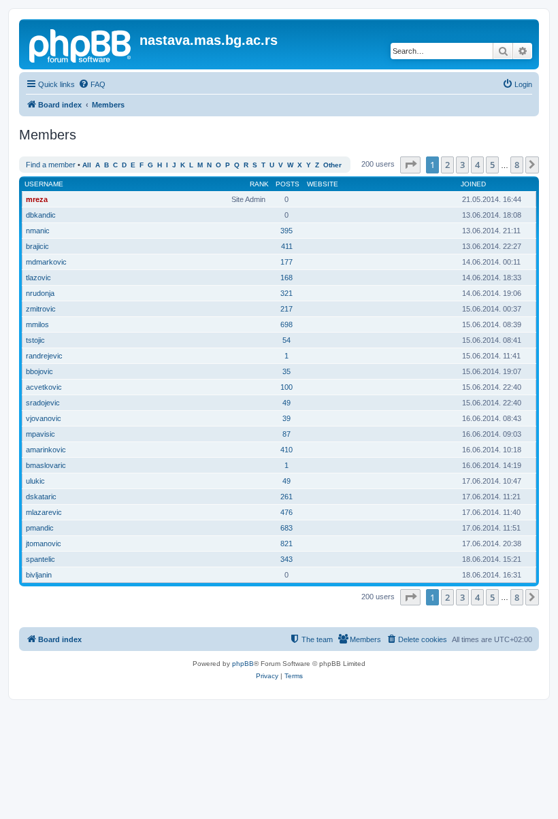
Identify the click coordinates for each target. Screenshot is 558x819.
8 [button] (516, 164)
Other (332, 165)
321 (286, 293)
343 (286, 559)
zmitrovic (41, 309)
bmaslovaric (46, 465)
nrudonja (40, 293)
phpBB (243, 663)
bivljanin (39, 575)
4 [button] (477, 164)
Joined (473, 184)
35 (286, 371)
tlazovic (38, 277)
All (86, 165)
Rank (259, 184)
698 (286, 324)
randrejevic (44, 356)
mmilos (37, 324)
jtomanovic (43, 543)
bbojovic (39, 371)
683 (286, 528)
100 (286, 387)
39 (286, 418)
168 (286, 277)
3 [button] (462, 164)
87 (286, 434)
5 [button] (492, 164)
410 (286, 450)
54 (286, 340)
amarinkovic (46, 450)
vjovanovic (43, 418)
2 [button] (447, 164)
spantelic (40, 559)
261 (286, 496)
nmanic (38, 231)
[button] (410, 164)
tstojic (35, 340)
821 (286, 543)
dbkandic (41, 215)
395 (286, 231)
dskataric (41, 496)
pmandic (40, 528)
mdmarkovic (46, 262)
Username (43, 184)
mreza (37, 199)
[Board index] (81, 44)
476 (286, 512)
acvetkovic (44, 387)
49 (286, 403)
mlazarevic (44, 512)
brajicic (37, 246)
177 (286, 262)
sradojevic (43, 403)
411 (287, 246)
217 (286, 309)
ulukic (35, 481)
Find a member (51, 165)
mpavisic (40, 434)
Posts (287, 184)
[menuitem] (91, 84)
